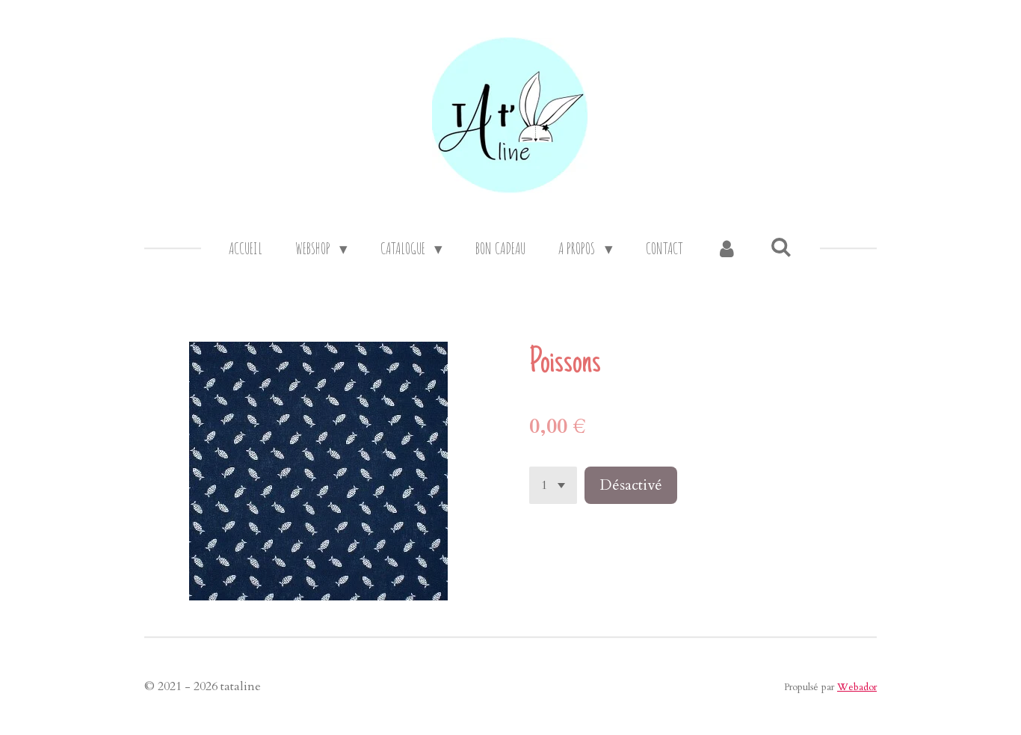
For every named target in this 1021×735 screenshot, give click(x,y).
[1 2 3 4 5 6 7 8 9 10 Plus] (553, 485)
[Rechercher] (781, 247)
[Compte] (726, 249)
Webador (857, 687)
